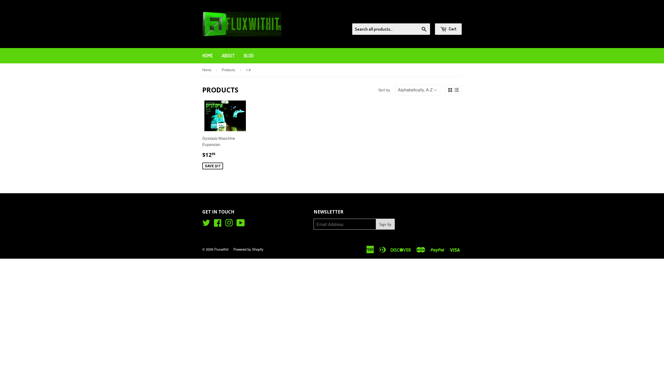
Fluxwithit (221, 249)
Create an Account (447, 16)
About (228, 55)
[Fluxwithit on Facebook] (218, 224)
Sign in (419, 16)
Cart (452, 28)
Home (207, 55)
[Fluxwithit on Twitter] (206, 224)
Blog (249, 55)
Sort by (384, 89)
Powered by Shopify (248, 249)
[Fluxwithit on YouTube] (241, 224)
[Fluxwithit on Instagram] (229, 224)
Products (228, 69)
